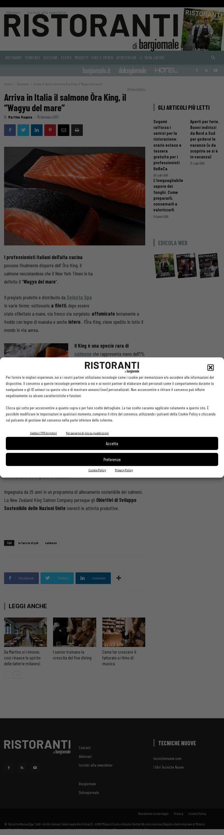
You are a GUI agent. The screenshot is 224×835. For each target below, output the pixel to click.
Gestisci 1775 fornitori (43, 433)
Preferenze (112, 459)
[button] (211, 367)
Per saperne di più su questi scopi (87, 433)
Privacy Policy (124, 470)
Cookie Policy (97, 470)
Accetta (112, 443)
